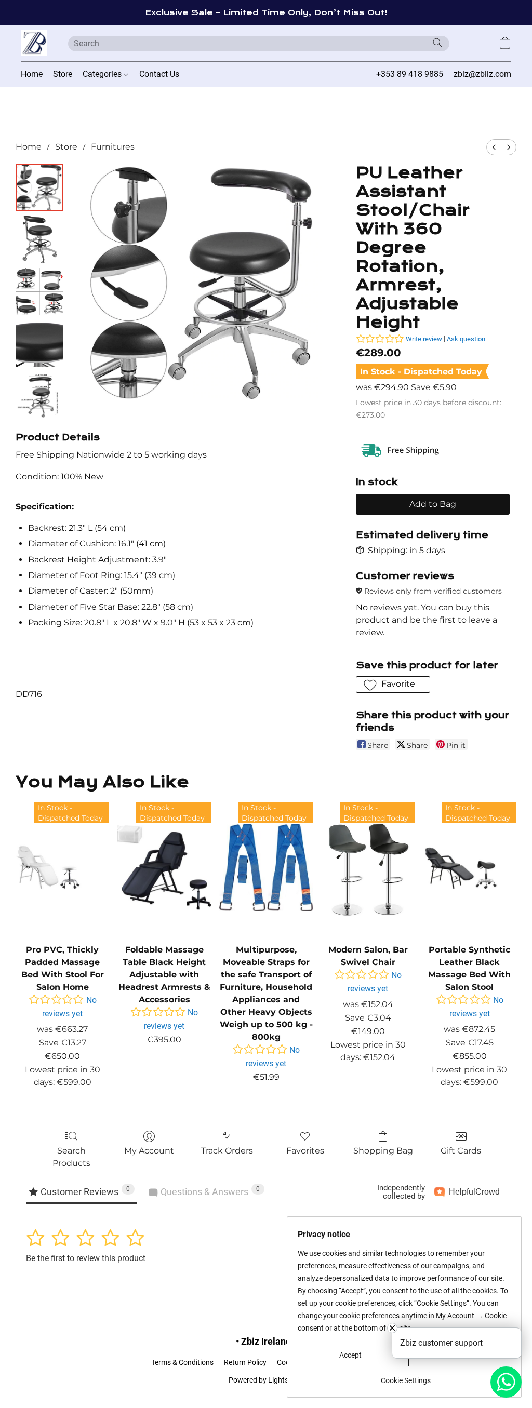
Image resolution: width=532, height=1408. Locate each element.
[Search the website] (437, 42)
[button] (34, 43)
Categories (103, 74)
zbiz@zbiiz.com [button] (482, 74)
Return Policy (245, 1362)
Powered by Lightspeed (266, 1380)
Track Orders (227, 1151)
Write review (424, 339)
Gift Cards (461, 1151)
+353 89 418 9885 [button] (409, 74)
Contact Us (159, 74)
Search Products (71, 1157)
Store (62, 74)
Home (32, 74)
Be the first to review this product (85, 1258)
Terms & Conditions (182, 1362)
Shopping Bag (383, 1151)
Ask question (466, 339)
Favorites (305, 1151)
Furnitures (113, 147)
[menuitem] (494, 147)
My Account (149, 1151)
